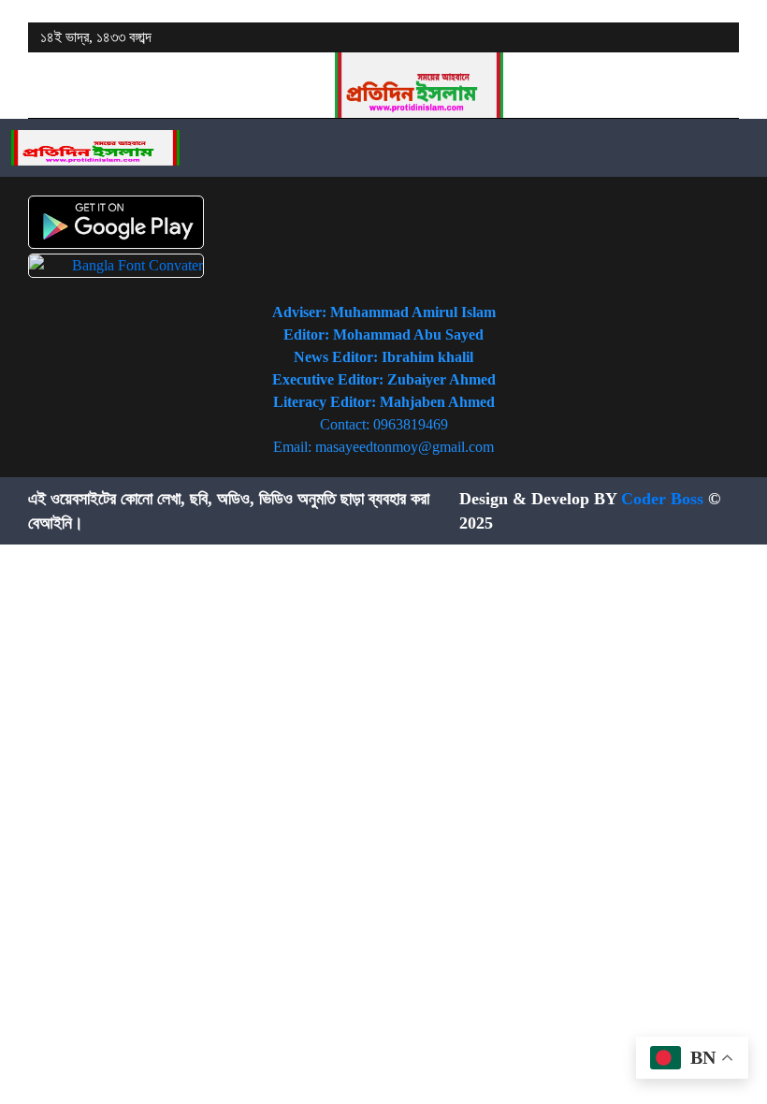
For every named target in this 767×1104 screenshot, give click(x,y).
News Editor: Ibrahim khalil (383, 357)
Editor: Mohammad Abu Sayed (383, 334)
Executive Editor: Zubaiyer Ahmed (384, 379)
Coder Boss (662, 498)
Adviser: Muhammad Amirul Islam (384, 312)
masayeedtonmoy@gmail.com (404, 447)
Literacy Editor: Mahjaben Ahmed (384, 402)
